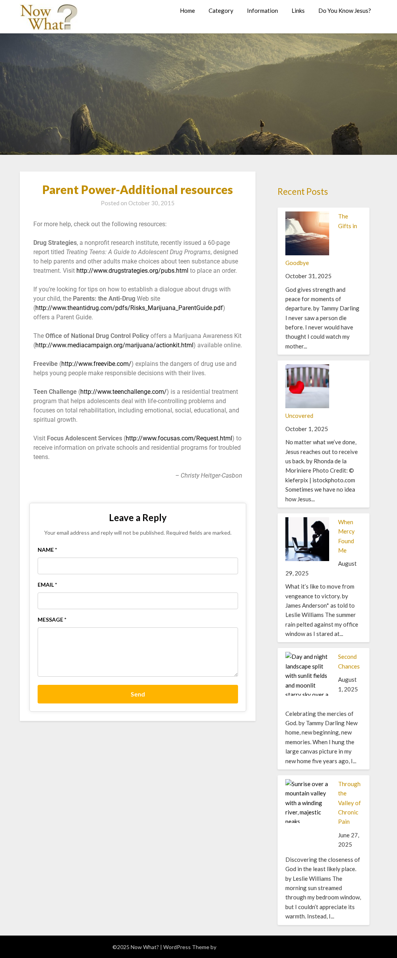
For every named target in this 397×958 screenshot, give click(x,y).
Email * (47, 584)
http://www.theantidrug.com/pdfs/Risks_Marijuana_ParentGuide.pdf (129, 308)
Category (221, 10)
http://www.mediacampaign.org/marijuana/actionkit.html (114, 345)
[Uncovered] (307, 405)
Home (187, 10)
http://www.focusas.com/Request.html (179, 438)
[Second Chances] (307, 703)
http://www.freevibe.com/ (96, 363)
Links (298, 10)
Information (262, 10)
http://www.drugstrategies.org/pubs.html (132, 270)
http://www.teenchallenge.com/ (123, 391)
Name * (47, 549)
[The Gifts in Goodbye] (307, 252)
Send (138, 694)
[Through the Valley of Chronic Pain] (307, 850)
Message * (52, 619)
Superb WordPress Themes (251, 947)
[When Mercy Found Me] (307, 558)
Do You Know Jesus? (344, 10)
